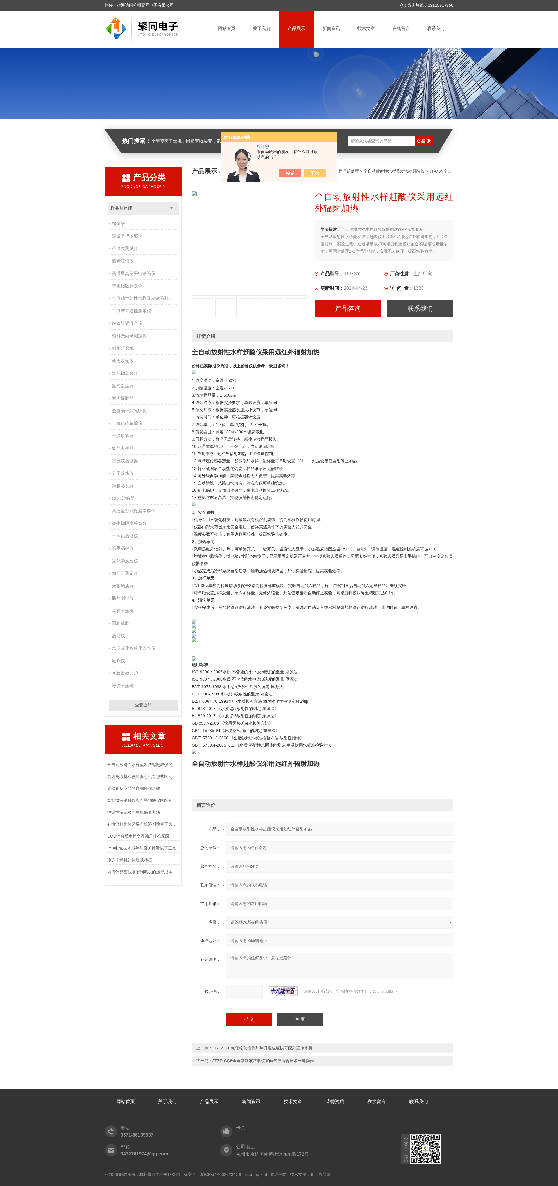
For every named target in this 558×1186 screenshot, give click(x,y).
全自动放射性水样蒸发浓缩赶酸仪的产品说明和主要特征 (143, 764)
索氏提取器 (123, 398)
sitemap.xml (256, 1174)
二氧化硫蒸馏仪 (127, 423)
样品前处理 (121, 208)
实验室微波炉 (125, 673)
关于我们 (261, 28)
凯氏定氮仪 (123, 360)
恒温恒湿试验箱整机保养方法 (133, 812)
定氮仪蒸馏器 (125, 460)
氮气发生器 (123, 448)
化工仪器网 (320, 1174)
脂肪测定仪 (123, 598)
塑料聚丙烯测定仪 (129, 335)
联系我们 (436, 28)
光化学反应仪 (125, 560)
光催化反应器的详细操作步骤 (133, 788)
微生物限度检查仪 (129, 523)
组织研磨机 (123, 348)
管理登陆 (278, 1174)
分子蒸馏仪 (123, 473)
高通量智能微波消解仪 (133, 510)
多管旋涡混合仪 (127, 323)
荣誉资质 (335, 1101)
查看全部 (143, 705)
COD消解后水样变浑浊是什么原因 (138, 836)
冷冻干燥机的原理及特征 (129, 860)
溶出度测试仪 (125, 248)
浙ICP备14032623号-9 (220, 1174)
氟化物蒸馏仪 (125, 373)
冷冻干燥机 (123, 685)
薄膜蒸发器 (123, 485)
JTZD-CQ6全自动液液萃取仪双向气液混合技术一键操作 (263, 1060)
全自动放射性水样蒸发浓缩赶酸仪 (144, 298)
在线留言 (401, 28)
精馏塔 (118, 223)
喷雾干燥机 (123, 610)
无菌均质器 (123, 585)
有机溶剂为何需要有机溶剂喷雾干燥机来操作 (143, 824)
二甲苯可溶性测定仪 (131, 310)
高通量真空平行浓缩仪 (133, 273)
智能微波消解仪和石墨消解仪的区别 (139, 800)
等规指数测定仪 (127, 285)
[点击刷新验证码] (283, 991)
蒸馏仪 (118, 635)
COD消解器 (123, 498)
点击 (171, 208)
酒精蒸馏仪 (123, 260)
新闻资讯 (331, 28)
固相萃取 (120, 623)
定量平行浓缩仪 (127, 235)
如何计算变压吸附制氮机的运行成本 (139, 872)
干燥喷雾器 (123, 435)
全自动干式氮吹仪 (129, 410)
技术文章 (366, 28)
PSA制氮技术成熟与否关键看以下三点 (141, 848)
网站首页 (226, 28)
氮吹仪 (118, 660)
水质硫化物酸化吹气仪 (133, 648)
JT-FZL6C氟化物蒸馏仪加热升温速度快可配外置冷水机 (262, 1048)
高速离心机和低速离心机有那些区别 (139, 776)
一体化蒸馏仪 (125, 535)
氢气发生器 (123, 385)
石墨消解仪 (123, 548)
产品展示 (296, 28)
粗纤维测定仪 (125, 573)
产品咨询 (348, 308)
